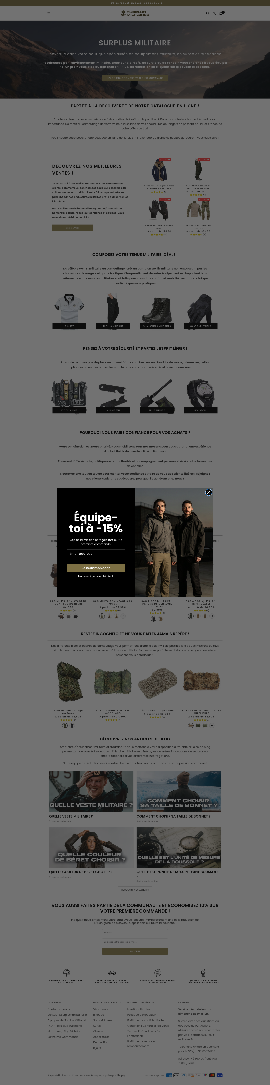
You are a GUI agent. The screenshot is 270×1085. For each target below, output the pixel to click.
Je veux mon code (96, 568)
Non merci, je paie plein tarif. (96, 576)
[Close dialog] (209, 492)
